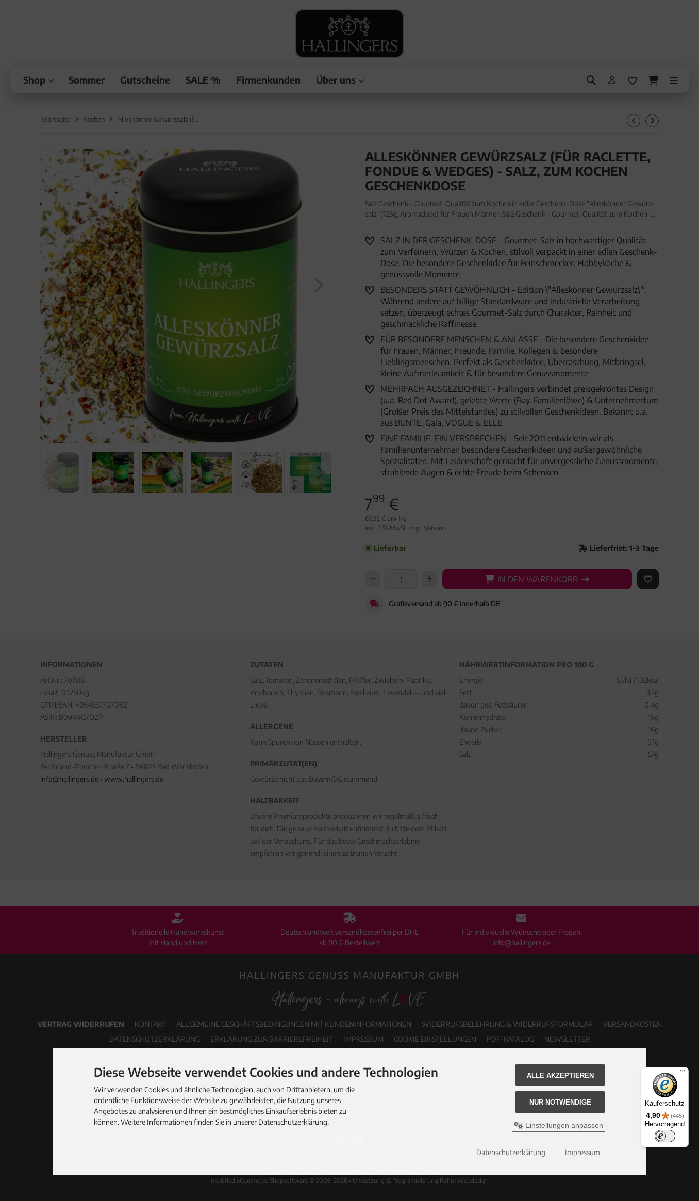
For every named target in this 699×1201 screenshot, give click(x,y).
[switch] (665, 1136)
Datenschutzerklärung (510, 1152)
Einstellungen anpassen (563, 1125)
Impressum (582, 1152)
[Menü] (682, 1073)
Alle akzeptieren (560, 1075)
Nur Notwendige (560, 1102)
